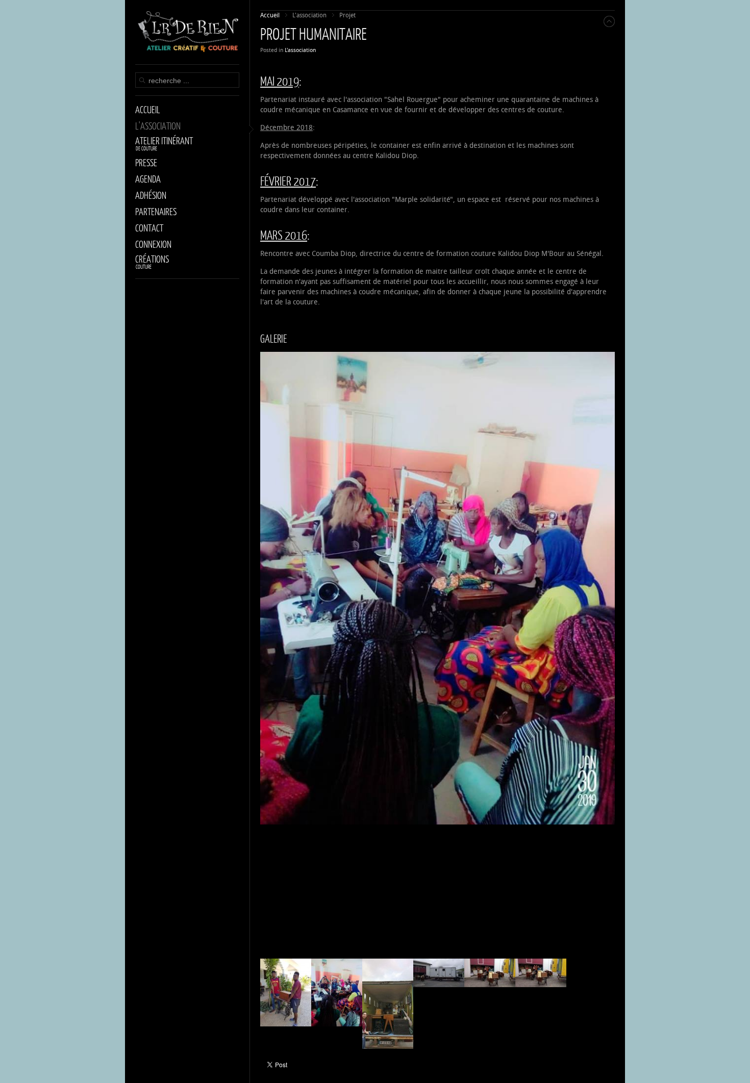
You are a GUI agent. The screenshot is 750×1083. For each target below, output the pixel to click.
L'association (300, 50)
